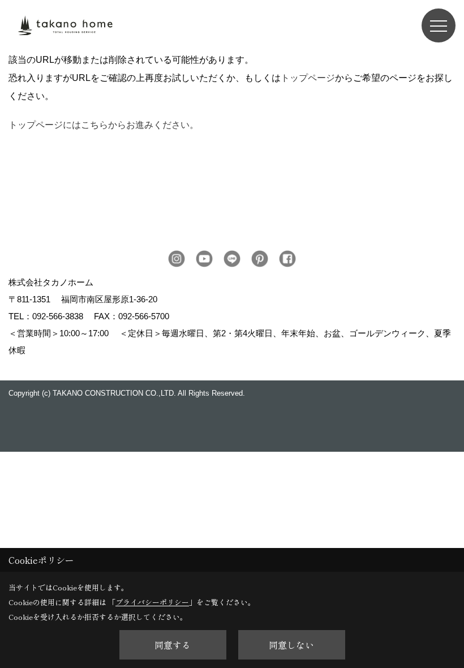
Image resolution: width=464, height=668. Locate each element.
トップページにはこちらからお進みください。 (103, 125)
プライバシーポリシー (152, 602)
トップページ (308, 78)
